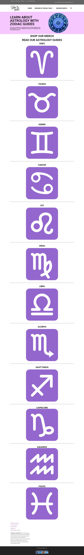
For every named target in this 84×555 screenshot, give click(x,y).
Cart (26, 1)
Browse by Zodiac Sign (43, 8)
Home (30, 8)
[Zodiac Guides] (15, 8)
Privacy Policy (14, 526)
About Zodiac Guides (31, 1)
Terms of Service (14, 525)
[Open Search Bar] (71, 8)
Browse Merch (61, 8)
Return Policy (17, 1)
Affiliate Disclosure (15, 523)
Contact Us (12, 1)
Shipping (22, 1)
